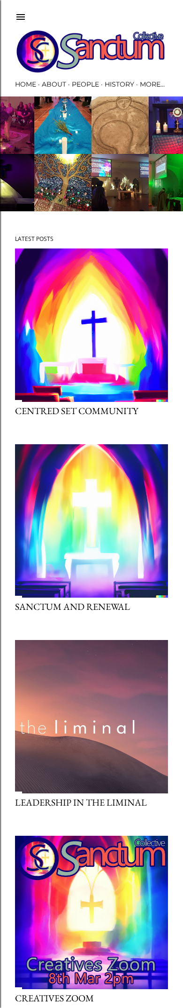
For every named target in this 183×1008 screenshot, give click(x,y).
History (119, 84)
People (85, 84)
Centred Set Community (76, 411)
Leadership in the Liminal (81, 802)
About (54, 84)
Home (25, 84)
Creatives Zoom (54, 998)
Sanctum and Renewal (72, 606)
